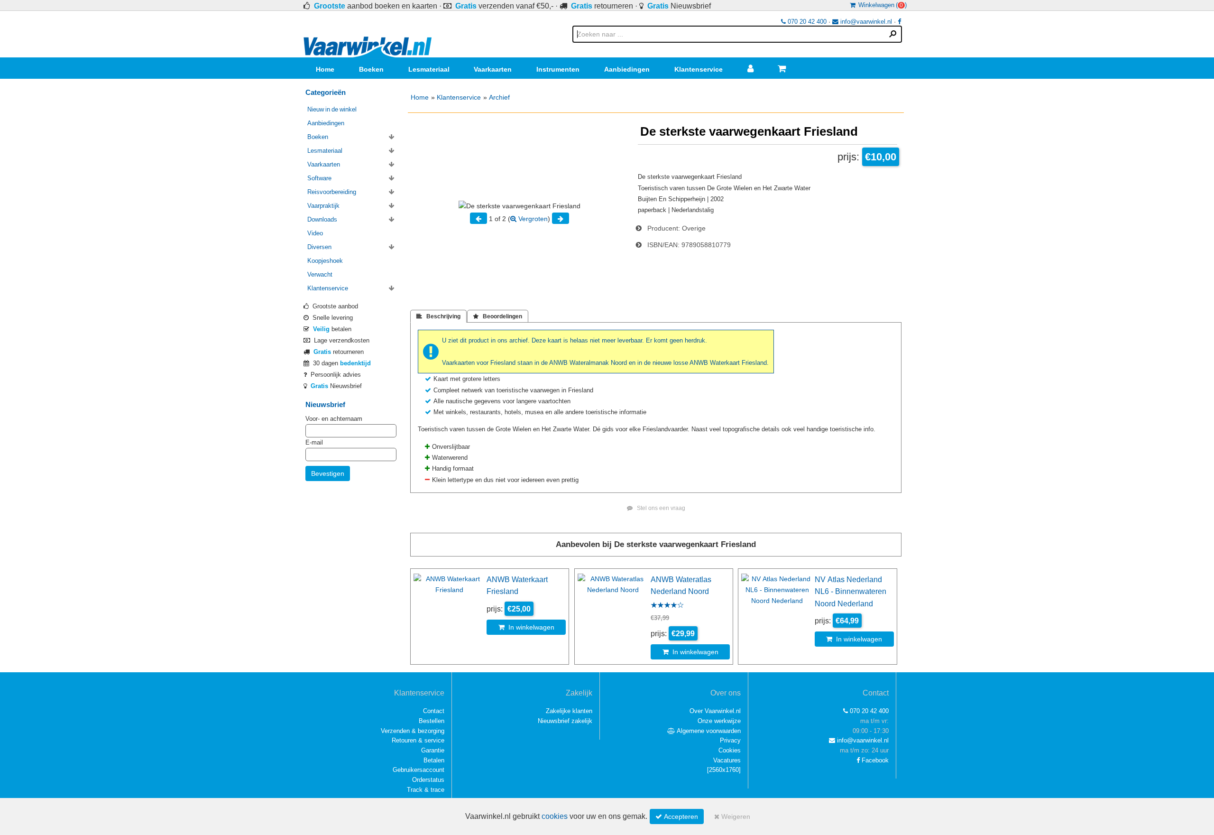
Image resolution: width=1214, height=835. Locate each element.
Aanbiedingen (627, 69)
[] (724, 769)
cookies (555, 816)
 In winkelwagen (526, 627)
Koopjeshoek (325, 261)
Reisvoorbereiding (331, 192)
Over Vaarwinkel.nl (715, 710)
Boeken (371, 69)
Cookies (729, 750)
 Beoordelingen (497, 316)
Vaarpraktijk (323, 206)
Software (319, 178)
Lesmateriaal (429, 69)
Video (315, 233)
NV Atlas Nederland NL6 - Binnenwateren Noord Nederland (850, 591)
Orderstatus (428, 779)
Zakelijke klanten (569, 710)
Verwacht (319, 274)
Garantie (432, 750)
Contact (433, 710)
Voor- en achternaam (333, 418)
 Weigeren (732, 816)
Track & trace (425, 789)
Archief (499, 97)
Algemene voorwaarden (708, 730)
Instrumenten (557, 69)
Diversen (319, 247)
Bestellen (431, 720)
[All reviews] (667, 606)
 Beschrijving (438, 316)
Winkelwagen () (881, 5)
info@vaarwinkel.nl (865, 21)
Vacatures (727, 760)
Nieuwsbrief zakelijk (565, 720)
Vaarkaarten (493, 69)
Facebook (874, 760)
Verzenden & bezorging (412, 730)
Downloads (322, 219)
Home (325, 69)
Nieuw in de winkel (332, 109)
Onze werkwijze (719, 720)
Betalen (433, 760)
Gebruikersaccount (418, 769)
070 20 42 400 (806, 21)
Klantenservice (698, 69)
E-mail (314, 442)
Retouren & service (418, 740)
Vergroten (532, 218)
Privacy (730, 740)
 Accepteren (676, 816)
